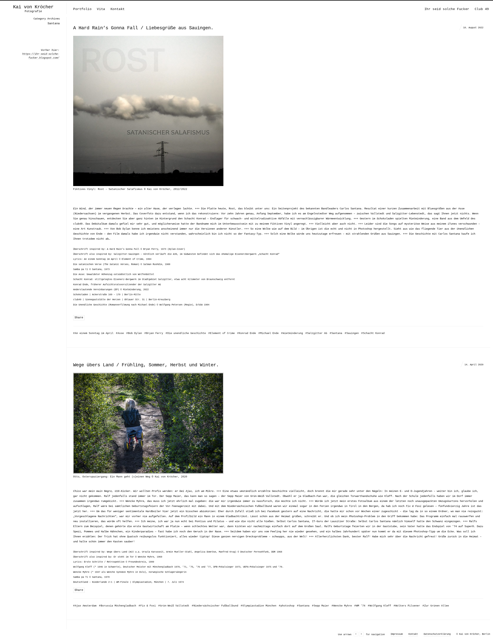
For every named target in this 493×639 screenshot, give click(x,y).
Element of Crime (221, 333)
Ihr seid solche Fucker (446, 9)
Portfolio (82, 9)
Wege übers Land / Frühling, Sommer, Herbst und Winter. (146, 365)
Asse (120, 333)
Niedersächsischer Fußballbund (215, 605)
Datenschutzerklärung (437, 634)
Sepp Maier (320, 605)
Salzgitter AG (316, 333)
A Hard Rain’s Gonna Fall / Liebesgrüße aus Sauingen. (143, 28)
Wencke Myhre (342, 605)
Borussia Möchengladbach (117, 605)
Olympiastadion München (258, 605)
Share (79, 317)
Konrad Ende (246, 333)
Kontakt (118, 9)
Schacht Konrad (373, 333)
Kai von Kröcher (33, 7)
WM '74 (359, 605)
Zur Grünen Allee (436, 605)
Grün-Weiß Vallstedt (173, 605)
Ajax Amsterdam (84, 605)
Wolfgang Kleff (379, 605)
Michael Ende (268, 333)
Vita (101, 9)
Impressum (397, 634)
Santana (336, 333)
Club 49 (482, 9)
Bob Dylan (134, 333)
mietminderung (292, 333)
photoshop (286, 605)
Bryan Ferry (153, 333)
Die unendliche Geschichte (186, 333)
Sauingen (352, 333)
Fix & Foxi (147, 605)
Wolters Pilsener (407, 605)
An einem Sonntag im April (93, 333)
